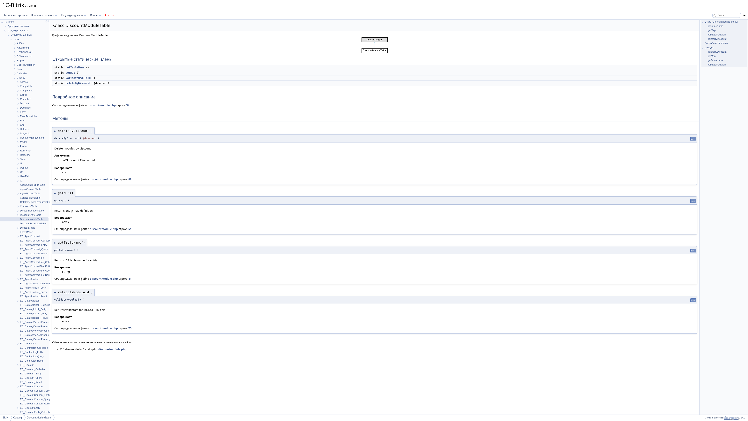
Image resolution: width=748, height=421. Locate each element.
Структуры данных (72, 15)
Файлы (94, 15)
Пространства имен (42, 15)
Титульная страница (15, 15)
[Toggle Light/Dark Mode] (744, 15)
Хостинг (109, 15)
